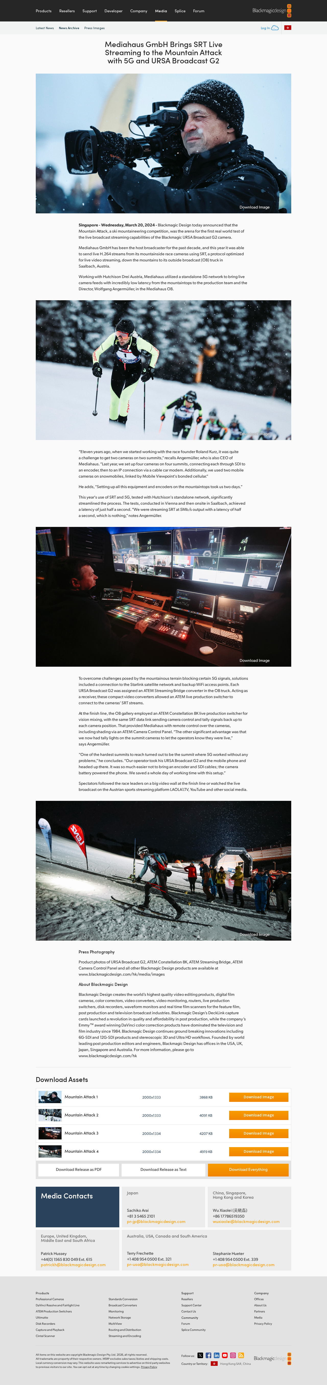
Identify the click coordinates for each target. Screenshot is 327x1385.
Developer (113, 10)
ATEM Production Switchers (54, 1311)
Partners (259, 1311)
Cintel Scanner (45, 1336)
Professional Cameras (50, 1299)
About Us (260, 1305)
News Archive (69, 28)
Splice (180, 10)
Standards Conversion (123, 1299)
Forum (198, 10)
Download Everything (248, 1169)
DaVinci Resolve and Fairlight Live (57, 1305)
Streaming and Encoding (125, 1336)
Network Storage (120, 1317)
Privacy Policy (263, 1323)
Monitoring (116, 1311)
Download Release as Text (163, 1169)
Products (44, 10)
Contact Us (188, 1311)
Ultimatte (42, 1317)
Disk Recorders (45, 1323)
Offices (259, 1299)
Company (138, 10)
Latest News (45, 28)
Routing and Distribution (125, 1330)
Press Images (94, 28)
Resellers (67, 10)
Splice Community (193, 1330)
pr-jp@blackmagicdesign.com (156, 1221)
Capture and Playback (50, 1330)
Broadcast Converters (123, 1305)
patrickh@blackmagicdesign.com (73, 1265)
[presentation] (43, 143)
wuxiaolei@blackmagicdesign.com (246, 1221)
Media (161, 10)
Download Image (255, 207)
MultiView (115, 1323)
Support (90, 10)
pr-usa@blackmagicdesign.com (158, 1264)
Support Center (191, 1305)
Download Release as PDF (79, 1169)
